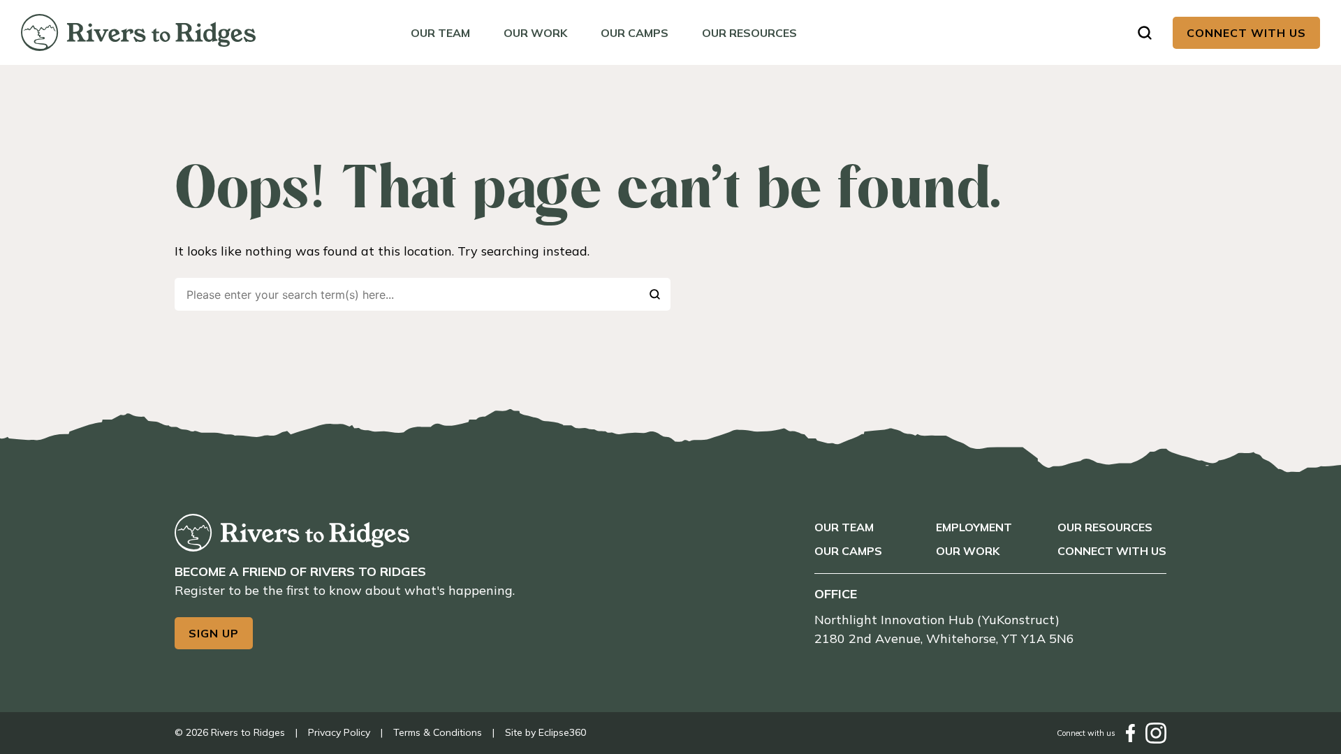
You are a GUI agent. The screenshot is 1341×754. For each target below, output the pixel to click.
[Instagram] (1155, 733)
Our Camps (634, 33)
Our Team (440, 33)
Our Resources (749, 33)
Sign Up (214, 633)
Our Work (535, 33)
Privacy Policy (339, 732)
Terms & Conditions (437, 732)
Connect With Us (1246, 33)
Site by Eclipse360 (545, 732)
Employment (974, 527)
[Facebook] (1130, 733)
